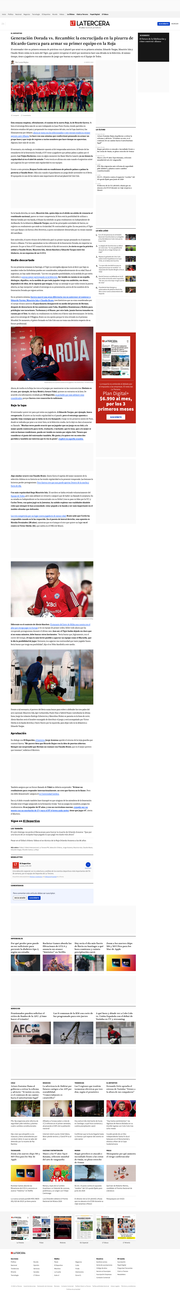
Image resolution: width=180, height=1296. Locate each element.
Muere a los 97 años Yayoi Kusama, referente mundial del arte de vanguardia (114, 159)
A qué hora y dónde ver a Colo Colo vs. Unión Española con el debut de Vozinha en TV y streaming (114, 1016)
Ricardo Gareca (27, 850)
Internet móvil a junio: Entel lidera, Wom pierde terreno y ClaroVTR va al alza (57, 1136)
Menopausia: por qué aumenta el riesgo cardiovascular (121, 1155)
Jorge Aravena (68, 847)
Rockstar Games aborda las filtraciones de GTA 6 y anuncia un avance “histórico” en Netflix (57, 947)
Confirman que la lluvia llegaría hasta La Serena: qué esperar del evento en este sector (89, 1136)
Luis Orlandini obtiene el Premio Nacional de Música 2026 (55, 1200)
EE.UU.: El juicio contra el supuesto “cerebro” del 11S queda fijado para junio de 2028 (116, 178)
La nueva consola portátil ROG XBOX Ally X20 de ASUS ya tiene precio (25, 1200)
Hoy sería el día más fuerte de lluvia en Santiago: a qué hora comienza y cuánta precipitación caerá (89, 947)
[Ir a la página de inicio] (90, 24)
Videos (61, 14)
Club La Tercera (82, 14)
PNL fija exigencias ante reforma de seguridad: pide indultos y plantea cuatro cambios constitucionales (115, 169)
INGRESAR (174, 24)
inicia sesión (19, 898)
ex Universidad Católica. (49, 794)
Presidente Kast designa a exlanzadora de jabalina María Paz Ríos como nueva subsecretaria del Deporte (111, 290)
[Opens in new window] (62, 1240)
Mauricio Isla (77, 847)
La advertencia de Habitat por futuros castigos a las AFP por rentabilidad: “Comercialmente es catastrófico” (57, 1092)
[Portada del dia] (116, 377)
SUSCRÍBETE (116, 417)
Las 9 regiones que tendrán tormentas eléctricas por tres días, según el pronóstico (89, 1089)
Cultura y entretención (53, 1150)
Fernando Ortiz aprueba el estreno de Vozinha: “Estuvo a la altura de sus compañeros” (120, 1089)
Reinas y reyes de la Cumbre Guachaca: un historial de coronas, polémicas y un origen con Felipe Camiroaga (56, 1189)
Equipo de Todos (18, 496)
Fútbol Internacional (31, 847)
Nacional (18, 14)
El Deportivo (46, 14)
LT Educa (105, 14)
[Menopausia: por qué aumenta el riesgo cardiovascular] (121, 1173)
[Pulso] (41, 1240)
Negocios (27, 14)
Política (10, 14)
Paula (108, 1150)
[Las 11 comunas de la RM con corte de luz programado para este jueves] (73, 1033)
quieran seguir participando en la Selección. (39, 277)
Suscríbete (35, 898)
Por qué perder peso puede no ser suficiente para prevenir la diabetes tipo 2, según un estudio (25, 947)
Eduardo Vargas (16, 850)
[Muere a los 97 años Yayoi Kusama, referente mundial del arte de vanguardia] (57, 1173)
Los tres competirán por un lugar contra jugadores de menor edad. (38, 516)
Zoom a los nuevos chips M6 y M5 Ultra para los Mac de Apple (119, 946)
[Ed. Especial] (84, 1240)
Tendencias (79, 1083)
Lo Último (70, 14)
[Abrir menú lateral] (4, 24)
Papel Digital (95, 14)
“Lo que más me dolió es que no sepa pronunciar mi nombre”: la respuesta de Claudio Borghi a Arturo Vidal (111, 268)
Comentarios (27, 115)
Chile (13, 1083)
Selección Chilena (56, 847)
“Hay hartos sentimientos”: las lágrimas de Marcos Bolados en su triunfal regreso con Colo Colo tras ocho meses (119, 1125)
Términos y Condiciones (36, 876)
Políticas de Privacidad (51, 876)
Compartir (16, 115)
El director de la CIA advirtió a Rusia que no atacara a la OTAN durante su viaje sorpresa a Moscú (114, 188)
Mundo (54, 14)
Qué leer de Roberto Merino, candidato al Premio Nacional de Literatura (119, 1188)
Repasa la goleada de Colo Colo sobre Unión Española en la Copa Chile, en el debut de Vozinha (110, 259)
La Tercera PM (44, 847)
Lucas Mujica (23, 62)
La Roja (36, 850)
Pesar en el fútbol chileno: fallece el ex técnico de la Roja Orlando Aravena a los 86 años (48, 840)
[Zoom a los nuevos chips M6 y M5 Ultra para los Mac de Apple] (121, 963)
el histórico (40, 740)
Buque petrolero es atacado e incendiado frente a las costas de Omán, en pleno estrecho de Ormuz (115, 150)
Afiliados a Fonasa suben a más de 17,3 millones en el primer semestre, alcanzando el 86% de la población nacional (57, 1125)
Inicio (4, 14)
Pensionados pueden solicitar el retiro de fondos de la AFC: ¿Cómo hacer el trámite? (29, 1016)
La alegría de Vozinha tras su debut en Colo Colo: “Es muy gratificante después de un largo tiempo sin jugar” (111, 249)
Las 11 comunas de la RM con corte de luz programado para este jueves (73, 1015)
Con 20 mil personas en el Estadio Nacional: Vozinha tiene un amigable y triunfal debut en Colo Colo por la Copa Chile (111, 238)
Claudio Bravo (87, 847)
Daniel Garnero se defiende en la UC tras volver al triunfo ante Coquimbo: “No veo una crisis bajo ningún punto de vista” (111, 279)
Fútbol (21, 847)
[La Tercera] (20, 1241)
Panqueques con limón (115, 1199)
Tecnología (36, 14)
